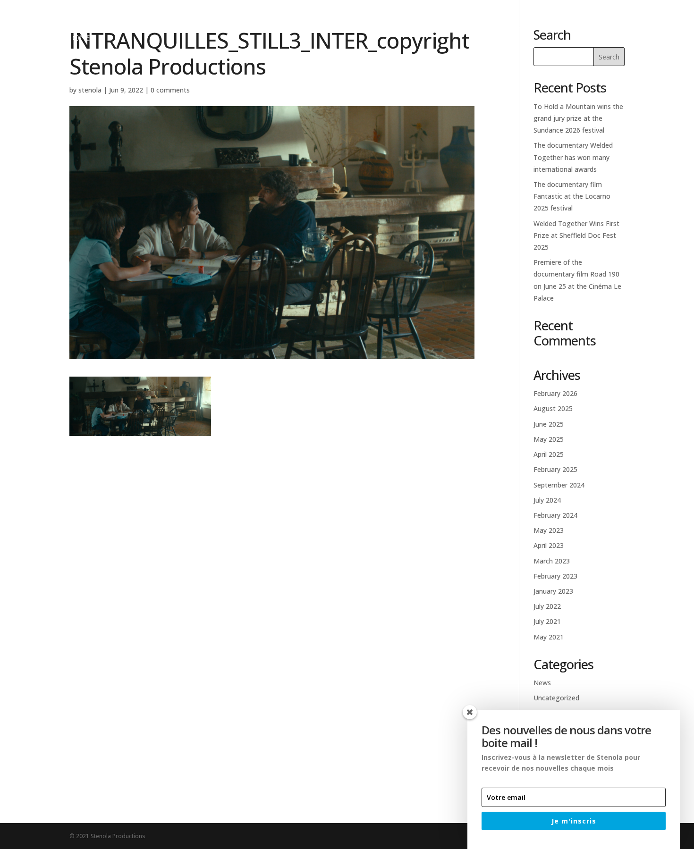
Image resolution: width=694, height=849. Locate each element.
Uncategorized (556, 697)
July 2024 (547, 500)
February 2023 (555, 576)
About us (514, 29)
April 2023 (548, 545)
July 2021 (547, 621)
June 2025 (548, 424)
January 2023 (553, 591)
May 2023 (548, 530)
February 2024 (555, 515)
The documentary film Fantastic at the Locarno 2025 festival (571, 196)
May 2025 (548, 439)
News (559, 29)
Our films (460, 29)
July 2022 (547, 606)
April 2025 (548, 454)
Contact (603, 29)
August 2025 (553, 408)
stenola (90, 89)
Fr (645, 29)
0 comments (170, 89)
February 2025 (555, 469)
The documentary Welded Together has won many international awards (573, 157)
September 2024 (558, 484)
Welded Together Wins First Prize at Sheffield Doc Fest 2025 (576, 235)
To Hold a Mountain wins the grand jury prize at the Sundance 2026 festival (578, 118)
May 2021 (548, 636)
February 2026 (555, 393)
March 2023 (551, 560)
